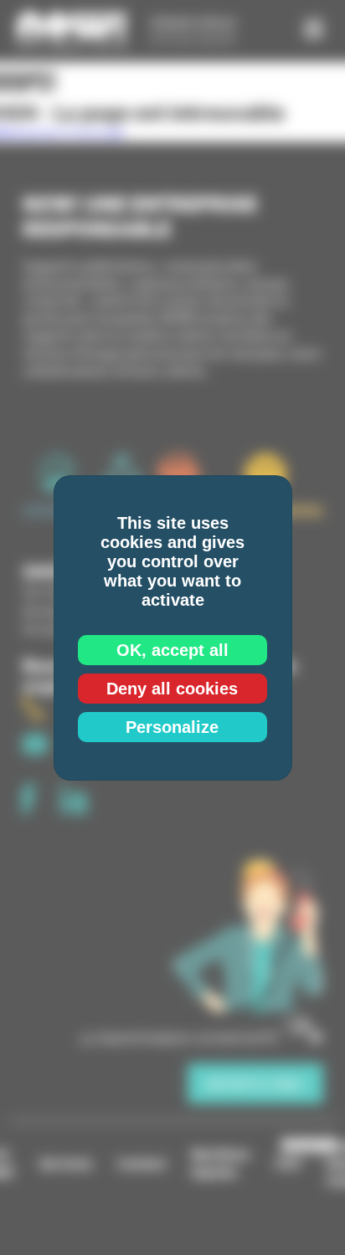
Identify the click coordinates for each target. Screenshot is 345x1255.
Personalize (172, 727)
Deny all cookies (172, 688)
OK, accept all (172, 650)
